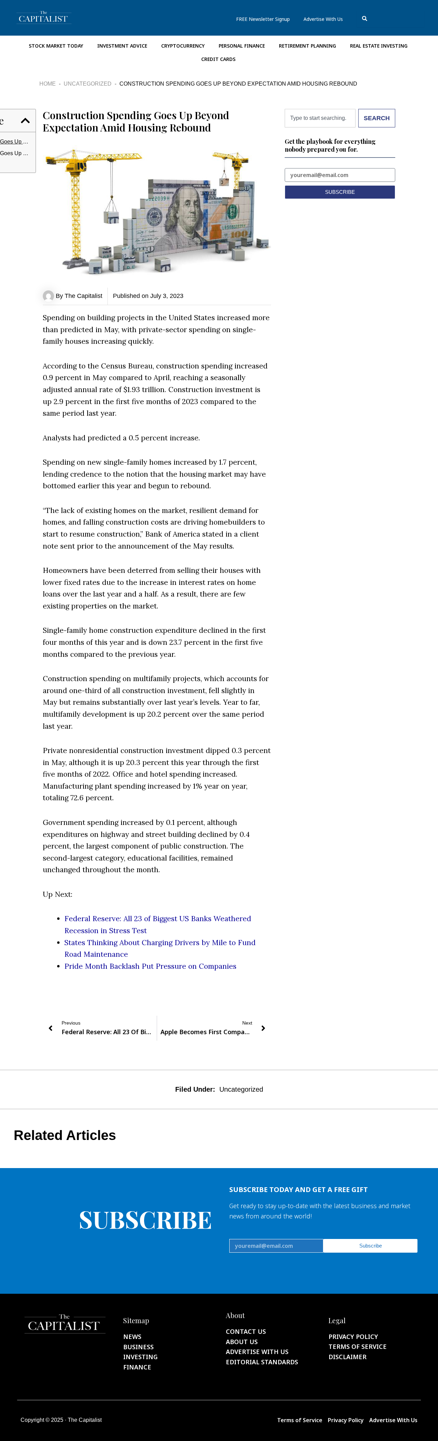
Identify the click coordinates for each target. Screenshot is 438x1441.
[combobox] (390, 18)
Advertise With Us (323, 19)
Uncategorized (88, 84)
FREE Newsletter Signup (263, 19)
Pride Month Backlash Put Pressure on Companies (150, 966)
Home (47, 84)
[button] (25, 120)
